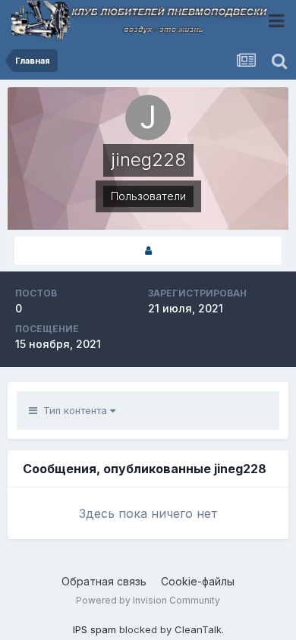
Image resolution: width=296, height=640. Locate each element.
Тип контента (73, 410)
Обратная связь (103, 581)
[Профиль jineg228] (148, 250)
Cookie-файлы (198, 581)
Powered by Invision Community (148, 600)
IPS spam (94, 629)
